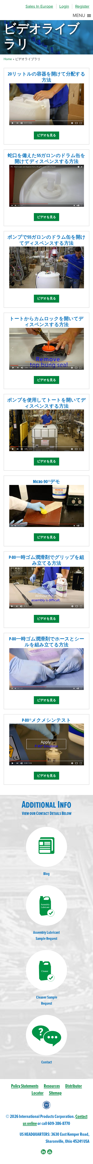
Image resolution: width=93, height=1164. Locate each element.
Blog (46, 874)
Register (82, 6)
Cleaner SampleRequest (46, 1000)
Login (64, 6)
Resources (52, 1086)
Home (8, 59)
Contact (46, 1062)
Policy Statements (24, 1086)
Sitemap (55, 1093)
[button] (79, 15)
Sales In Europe (39, 6)
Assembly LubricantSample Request (46, 935)
